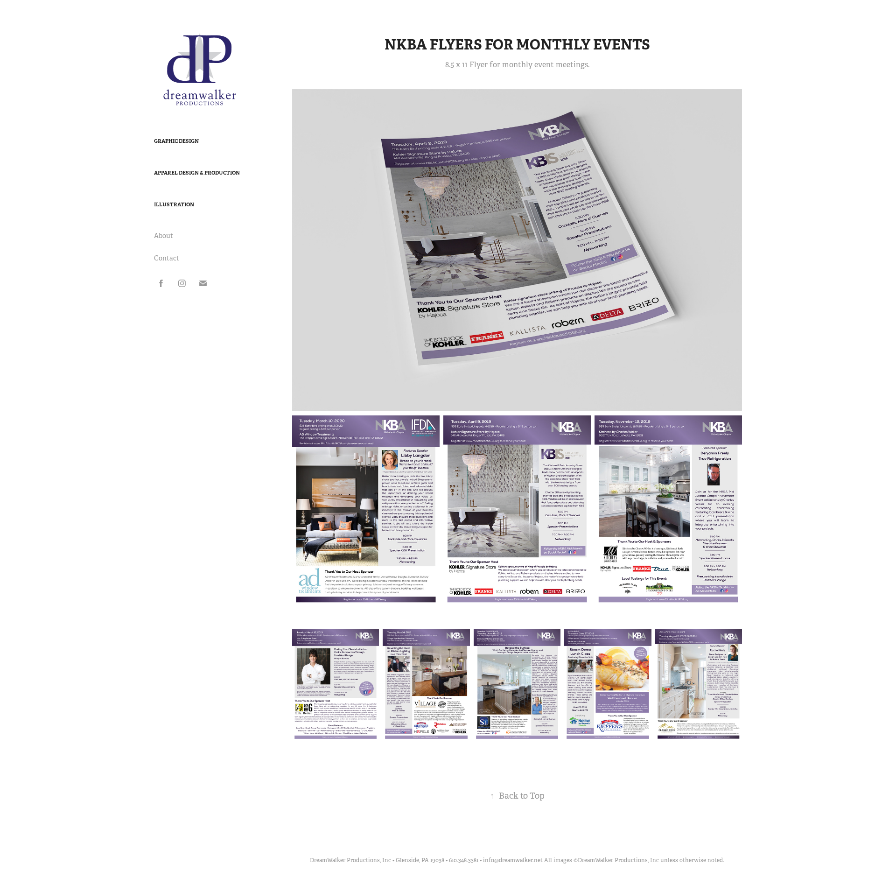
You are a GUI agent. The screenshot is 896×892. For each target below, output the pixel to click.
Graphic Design (176, 141)
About (163, 236)
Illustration (174, 204)
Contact (166, 258)
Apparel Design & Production (197, 172)
